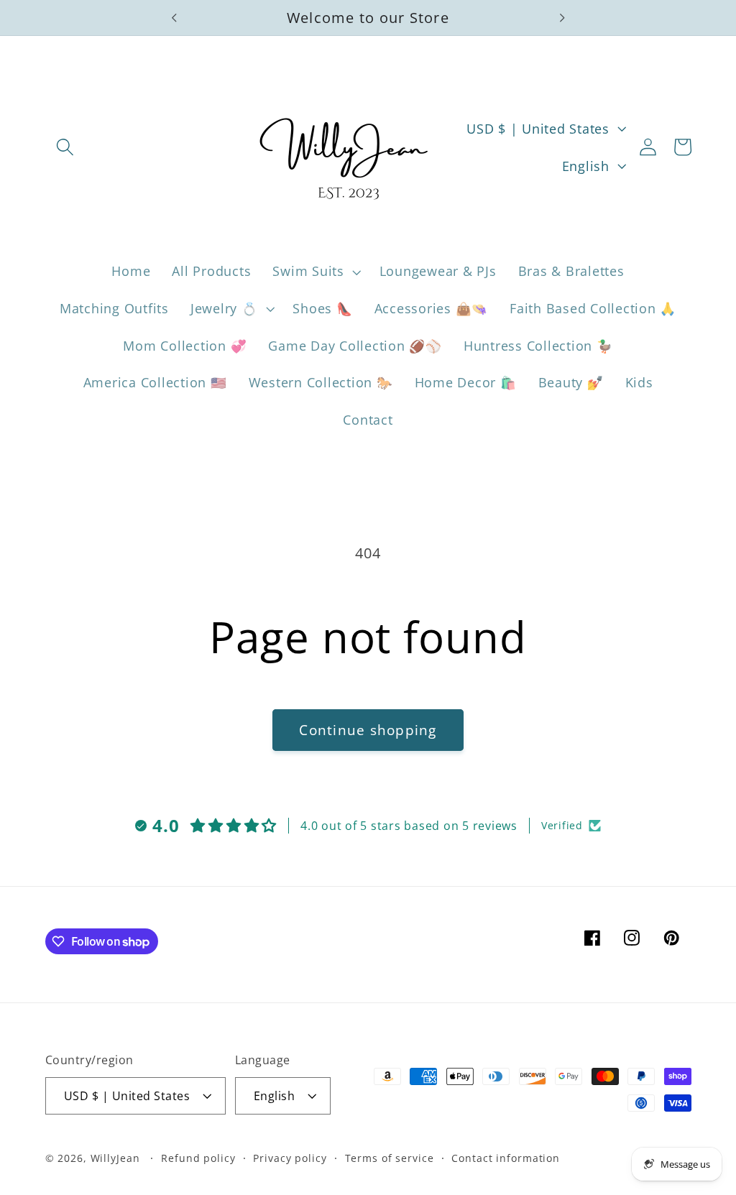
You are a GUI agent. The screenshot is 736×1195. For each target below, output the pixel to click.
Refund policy (198, 1158)
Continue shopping (367, 730)
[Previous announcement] (174, 18)
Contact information (505, 1158)
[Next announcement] (562, 18)
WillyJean (117, 1158)
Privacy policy (289, 1158)
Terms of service (389, 1158)
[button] (65, 147)
